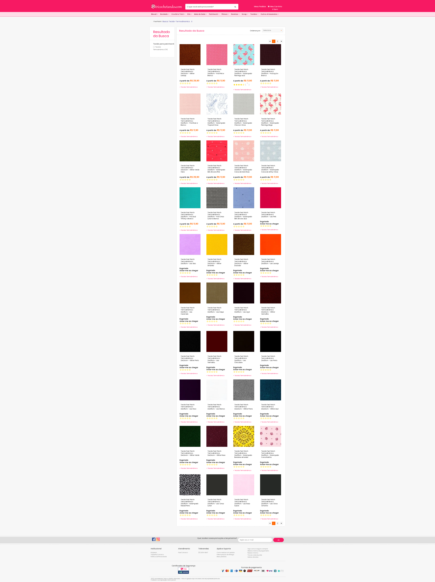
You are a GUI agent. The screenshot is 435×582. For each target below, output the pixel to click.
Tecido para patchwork (163, 44)
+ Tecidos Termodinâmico (188, 87)
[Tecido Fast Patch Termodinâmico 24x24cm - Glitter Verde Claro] (190, 151)
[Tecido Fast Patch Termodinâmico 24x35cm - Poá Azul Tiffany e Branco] (190, 197)
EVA (189, 14)
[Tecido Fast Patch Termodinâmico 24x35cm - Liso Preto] (270, 341)
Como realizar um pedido (226, 552)
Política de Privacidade (159, 557)
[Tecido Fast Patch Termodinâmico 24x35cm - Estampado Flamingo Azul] (243, 54)
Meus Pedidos (260, 6)
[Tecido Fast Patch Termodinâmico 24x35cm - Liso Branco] (216, 390)
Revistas (234, 14)
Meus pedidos (221, 557)
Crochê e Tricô (177, 14)
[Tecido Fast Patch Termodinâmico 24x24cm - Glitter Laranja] (190, 54)
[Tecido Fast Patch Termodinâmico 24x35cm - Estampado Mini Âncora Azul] (243, 197)
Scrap (244, 14)
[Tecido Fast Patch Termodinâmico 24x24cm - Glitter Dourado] (243, 244)
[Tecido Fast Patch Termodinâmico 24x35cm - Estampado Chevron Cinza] (243, 104)
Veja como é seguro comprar (258, 549)
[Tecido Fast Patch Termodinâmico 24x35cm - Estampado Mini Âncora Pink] (216, 151)
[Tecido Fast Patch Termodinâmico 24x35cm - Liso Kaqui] (216, 293)
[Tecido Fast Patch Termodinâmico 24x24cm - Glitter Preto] (190, 341)
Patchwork (213, 14)
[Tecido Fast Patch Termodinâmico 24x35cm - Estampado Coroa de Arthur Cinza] (270, 151)
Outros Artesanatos (269, 14)
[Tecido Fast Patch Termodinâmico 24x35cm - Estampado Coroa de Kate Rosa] (243, 151)
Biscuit (154, 14)
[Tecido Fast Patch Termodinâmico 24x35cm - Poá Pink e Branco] (216, 54)
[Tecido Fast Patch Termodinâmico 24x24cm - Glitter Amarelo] (216, 244)
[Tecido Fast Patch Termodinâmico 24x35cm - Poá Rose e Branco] (190, 104)
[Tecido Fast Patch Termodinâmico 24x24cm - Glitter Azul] (270, 390)
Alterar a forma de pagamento (258, 551)
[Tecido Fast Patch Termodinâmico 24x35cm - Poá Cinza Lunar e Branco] (216, 197)
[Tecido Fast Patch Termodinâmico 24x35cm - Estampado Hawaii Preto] (190, 484)
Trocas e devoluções (255, 555)
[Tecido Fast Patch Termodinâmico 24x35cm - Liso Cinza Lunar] (216, 484)
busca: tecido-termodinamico (176, 21)
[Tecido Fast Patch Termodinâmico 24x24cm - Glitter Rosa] (216, 436)
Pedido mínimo (253, 553)
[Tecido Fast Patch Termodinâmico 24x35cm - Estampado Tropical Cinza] (216, 104)
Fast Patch (157, 21)
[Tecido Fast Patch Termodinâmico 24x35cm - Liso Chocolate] (243, 341)
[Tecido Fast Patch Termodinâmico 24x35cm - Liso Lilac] (190, 244)
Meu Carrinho (276, 8)
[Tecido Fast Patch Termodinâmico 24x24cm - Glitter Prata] (243, 390)
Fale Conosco (183, 552)
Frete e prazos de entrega (225, 555)
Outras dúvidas (253, 557)
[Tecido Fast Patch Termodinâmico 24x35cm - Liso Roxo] (190, 390)
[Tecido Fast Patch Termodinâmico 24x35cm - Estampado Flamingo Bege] (270, 104)
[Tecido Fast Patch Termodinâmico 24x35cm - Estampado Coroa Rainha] (270, 436)
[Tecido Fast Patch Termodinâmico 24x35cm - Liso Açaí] (243, 293)
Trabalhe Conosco (157, 555)
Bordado (164, 14)
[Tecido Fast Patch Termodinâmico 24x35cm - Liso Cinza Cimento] (270, 484)
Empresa (154, 552)
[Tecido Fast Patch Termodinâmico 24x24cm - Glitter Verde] (190, 436)
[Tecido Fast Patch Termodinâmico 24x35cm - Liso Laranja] (270, 244)
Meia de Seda (200, 14)
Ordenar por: (255, 31)
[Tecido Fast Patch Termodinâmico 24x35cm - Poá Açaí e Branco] (270, 54)
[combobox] (272, 30)
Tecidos (253, 14)
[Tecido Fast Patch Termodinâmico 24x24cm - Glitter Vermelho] (270, 293)
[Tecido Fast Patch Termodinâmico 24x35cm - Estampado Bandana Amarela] (243, 436)
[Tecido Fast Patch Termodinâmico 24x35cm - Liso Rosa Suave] (243, 484)
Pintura (225, 14)
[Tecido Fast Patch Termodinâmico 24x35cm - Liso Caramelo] (190, 293)
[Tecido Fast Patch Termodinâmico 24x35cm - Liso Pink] (270, 197)
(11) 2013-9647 (203, 552)
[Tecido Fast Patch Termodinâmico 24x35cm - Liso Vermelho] (216, 341)
